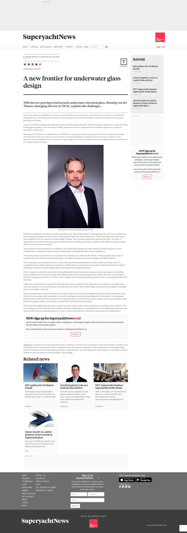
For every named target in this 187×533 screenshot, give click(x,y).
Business (26, 478)
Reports (35, 47)
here (70, 352)
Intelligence (46, 47)
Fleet (24, 484)
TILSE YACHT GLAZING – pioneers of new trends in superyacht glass (39, 434)
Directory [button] (58, 47)
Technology (27, 481)
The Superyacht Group (46, 487)
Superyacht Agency (44, 490)
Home (24, 475)
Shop (86, 47)
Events (25, 503)
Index (24, 499)
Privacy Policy (42, 481)
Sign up (75, 334)
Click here (27, 344)
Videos (79, 47)
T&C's (38, 484)
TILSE (44, 115)
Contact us (41, 475)
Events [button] (69, 47)
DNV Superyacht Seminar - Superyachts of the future (109, 386)
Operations (27, 487)
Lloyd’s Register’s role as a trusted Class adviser (74, 386)
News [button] (25, 47)
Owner (25, 490)
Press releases (29, 493)
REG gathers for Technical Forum (39, 386)
